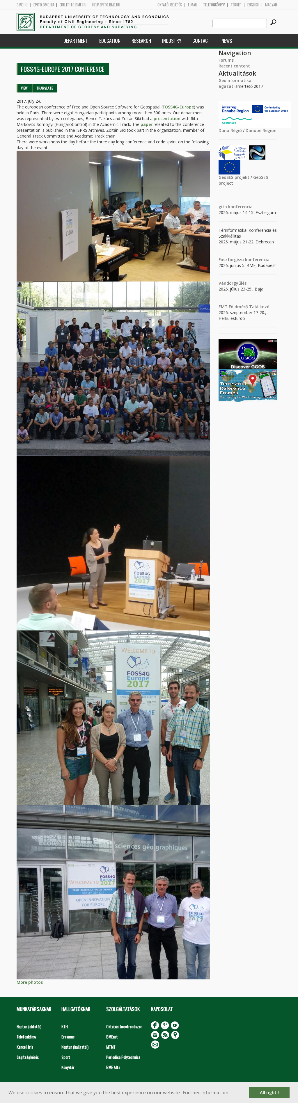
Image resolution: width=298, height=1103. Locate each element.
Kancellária (25, 1047)
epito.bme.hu (43, 5)
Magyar (271, 5)
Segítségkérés (28, 1057)
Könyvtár (67, 1067)
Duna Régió (230, 130)
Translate (44, 87)
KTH (64, 1026)
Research (141, 40)
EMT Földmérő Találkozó (244, 306)
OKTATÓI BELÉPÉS (169, 5)
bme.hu (22, 5)
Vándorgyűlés (232, 283)
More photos (30, 982)
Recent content (234, 66)
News (226, 40)
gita (223, 206)
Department (75, 40)
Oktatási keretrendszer (124, 1026)
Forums (226, 60)
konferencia (240, 206)
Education (109, 40)
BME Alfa (113, 1067)
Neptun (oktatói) (29, 1026)
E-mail (192, 5)
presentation (167, 118)
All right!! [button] (269, 1092)
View (24, 87)
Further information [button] (205, 1092)
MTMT (111, 1047)
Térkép (236, 5)
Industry (171, 40)
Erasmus (67, 1036)
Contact (201, 40)
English (253, 5)
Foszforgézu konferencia (244, 259)
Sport (65, 1057)
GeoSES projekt (234, 177)
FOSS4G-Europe (178, 107)
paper (146, 124)
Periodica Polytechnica (123, 1057)
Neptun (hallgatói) (74, 1047)
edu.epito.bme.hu (73, 5)
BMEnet (112, 1036)
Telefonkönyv (214, 5)
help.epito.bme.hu (106, 5)
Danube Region (261, 130)
